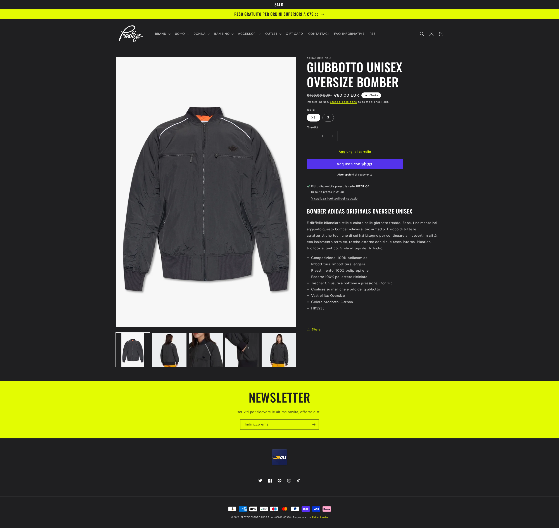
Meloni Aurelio (320, 517)
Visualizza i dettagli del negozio (334, 198)
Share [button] (316, 329)
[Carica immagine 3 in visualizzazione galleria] (206, 350)
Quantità (313, 127)
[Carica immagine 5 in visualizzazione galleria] (279, 350)
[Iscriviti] (314, 424)
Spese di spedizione (343, 101)
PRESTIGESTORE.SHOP (254, 517)
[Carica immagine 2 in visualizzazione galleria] (169, 350)
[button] (162, 33)
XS (313, 117)
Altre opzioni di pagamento (355, 174)
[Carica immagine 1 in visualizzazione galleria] (133, 350)
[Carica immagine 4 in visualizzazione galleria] (242, 350)
